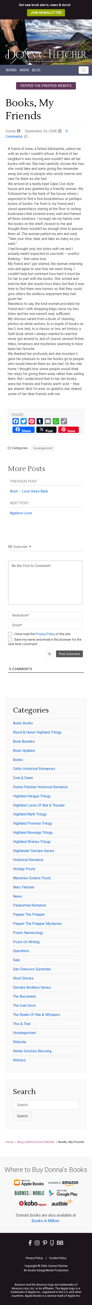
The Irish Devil (24, 1005)
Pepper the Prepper (29, 914)
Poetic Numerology (28, 933)
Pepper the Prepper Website (46, 86)
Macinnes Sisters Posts (32, 878)
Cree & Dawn (23, 778)
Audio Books (23, 723)
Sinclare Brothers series (32, 987)
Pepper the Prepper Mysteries (37, 923)
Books (11, 70)
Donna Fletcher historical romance (40, 787)
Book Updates (24, 750)
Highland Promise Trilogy (32, 823)
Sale (16, 960)
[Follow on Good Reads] (52, 1244)
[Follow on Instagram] (37, 1244)
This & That (21, 1024)
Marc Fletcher (23, 887)
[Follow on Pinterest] (45, 1244)
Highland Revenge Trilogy (33, 832)
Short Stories (23, 978)
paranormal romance (29, 905)
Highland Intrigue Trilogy (32, 796)
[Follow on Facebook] (30, 1244)
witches (19, 1060)
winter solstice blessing (32, 1051)
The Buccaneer (24, 996)
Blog (36, 70)
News (17, 896)
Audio (24, 70)
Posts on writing (26, 942)
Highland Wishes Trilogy (32, 842)
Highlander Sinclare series (33, 851)
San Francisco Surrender (32, 969)
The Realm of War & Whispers (36, 1015)
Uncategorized (42, 448)
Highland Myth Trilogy (30, 814)
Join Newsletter (46, 13)
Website (19, 1042)
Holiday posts (24, 869)
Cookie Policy (57, 1258)
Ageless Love (21, 513)
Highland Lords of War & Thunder (39, 805)
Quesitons (21, 951)
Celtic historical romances (34, 769)
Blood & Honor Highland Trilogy (37, 732)
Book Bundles (24, 741)
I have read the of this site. (42, 634)
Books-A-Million (45, 1221)
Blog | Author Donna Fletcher (35, 1142)
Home (9, 1142)
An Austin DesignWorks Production (46, 1270)
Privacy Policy (45, 634)
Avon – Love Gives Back (29, 491)
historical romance (28, 860)
